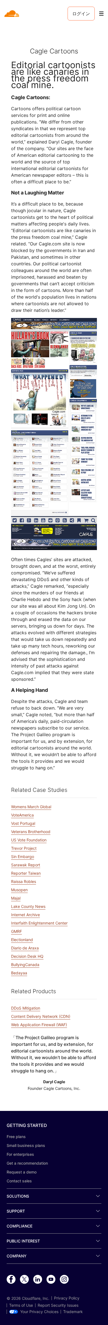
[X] (24, 1279)
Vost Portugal (23, 823)
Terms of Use (21, 1305)
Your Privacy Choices (39, 1311)
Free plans (16, 1136)
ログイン (81, 14)
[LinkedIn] (37, 1279)
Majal (15, 898)
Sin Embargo (22, 856)
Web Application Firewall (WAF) (39, 1024)
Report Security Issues (58, 1305)
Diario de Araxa (25, 948)
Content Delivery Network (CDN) (40, 1016)
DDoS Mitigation (25, 1008)
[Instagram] (64, 1279)
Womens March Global (31, 806)
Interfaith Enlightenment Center (39, 923)
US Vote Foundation (29, 840)
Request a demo (22, 1172)
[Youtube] (51, 1279)
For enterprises (20, 1154)
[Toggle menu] (101, 13)
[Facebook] (11, 1279)
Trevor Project (24, 848)
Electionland (22, 939)
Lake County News (28, 906)
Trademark (73, 1312)
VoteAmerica (22, 815)
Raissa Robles (23, 881)
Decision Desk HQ (27, 956)
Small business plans (26, 1145)
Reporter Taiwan (26, 873)
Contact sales (19, 1180)
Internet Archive (25, 914)
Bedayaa (19, 972)
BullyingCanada (25, 964)
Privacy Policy (66, 1298)
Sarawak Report (25, 864)
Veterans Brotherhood (30, 831)
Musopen (19, 889)
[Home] (12, 13)
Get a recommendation (27, 1163)
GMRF (16, 931)
